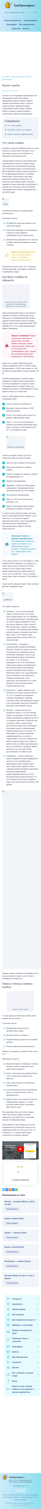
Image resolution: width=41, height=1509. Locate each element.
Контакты (17, 1497)
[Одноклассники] (10, 1189)
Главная (7, 77)
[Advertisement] (20, 54)
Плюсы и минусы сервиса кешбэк (20, 134)
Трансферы (11, 24)
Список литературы (27, 1497)
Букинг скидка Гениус (14, 1218)
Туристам (16, 28)
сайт (35, 95)
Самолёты (25, 1362)
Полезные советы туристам (21, 77)
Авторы (17, 1499)
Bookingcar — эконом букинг (18, 1261)
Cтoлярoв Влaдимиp (20, 1180)
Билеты (26, 28)
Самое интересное (12, 20)
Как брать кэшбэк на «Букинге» (19, 130)
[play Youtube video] (20, 1149)
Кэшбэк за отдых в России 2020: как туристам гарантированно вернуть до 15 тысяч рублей (16, 304)
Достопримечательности (25, 1319)
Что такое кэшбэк (14, 125)
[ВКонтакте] (6, 1189)
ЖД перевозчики (27, 24)
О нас (36, 1497)
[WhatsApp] (16, 1189)
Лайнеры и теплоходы (25, 1325)
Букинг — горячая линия (15, 1232)
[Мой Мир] (13, 1189)
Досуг (25, 1381)
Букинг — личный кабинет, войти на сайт (20, 1202)
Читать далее (12, 1209)
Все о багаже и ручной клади (25, 1374)
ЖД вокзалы (25, 1314)
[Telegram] (3, 1189)
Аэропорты (25, 1304)
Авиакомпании (30, 20)
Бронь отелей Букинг (14, 1247)
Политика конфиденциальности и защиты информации (20, 1495)
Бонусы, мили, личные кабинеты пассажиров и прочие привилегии (25, 1389)
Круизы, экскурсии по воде (25, 1331)
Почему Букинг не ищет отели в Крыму (19, 1276)
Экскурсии (25, 1298)
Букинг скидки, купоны (20, 1009)
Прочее (25, 1367)
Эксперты (23, 1499)
